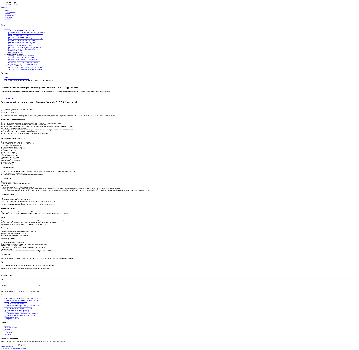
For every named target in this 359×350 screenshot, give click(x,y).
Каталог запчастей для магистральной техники (23, 62)
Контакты (7, 19)
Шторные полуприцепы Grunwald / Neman (21, 42)
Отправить (22, 345)
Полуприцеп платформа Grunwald (19, 37)
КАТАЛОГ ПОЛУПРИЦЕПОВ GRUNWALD (19, 30)
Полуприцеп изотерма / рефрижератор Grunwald (23, 49)
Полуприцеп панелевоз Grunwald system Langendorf (24, 47)
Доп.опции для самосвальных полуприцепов (22, 59)
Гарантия (7, 14)
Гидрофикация (9, 15)
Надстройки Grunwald (15, 52)
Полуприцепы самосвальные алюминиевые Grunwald (25, 34)
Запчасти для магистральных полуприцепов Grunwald (25, 67)
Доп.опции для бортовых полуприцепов (21, 56)
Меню (3, 25)
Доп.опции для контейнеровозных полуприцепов (24, 61)
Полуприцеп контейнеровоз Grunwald (20, 45)
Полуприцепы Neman (15, 50)
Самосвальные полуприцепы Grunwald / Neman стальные (26, 32)
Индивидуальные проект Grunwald (19, 35)
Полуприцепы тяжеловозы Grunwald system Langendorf (25, 39)
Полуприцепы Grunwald (18, 348)
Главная (7, 10)
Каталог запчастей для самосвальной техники (22, 64)
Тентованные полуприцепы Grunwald (20, 44)
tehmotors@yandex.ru (11, 4)
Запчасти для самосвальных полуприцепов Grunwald (25, 69)
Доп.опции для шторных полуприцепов (21, 57)
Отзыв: (5, 285)
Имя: (4, 280)
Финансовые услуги (10, 12)
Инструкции (8, 17)
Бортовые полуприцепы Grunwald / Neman (21, 40)
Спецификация (9, 98)
